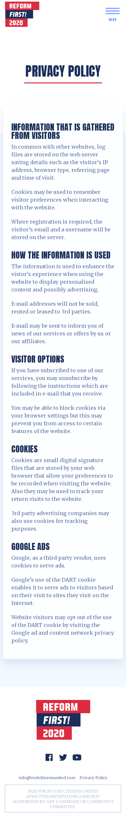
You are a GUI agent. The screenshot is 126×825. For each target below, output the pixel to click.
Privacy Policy (93, 777)
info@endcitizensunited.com (47, 777)
